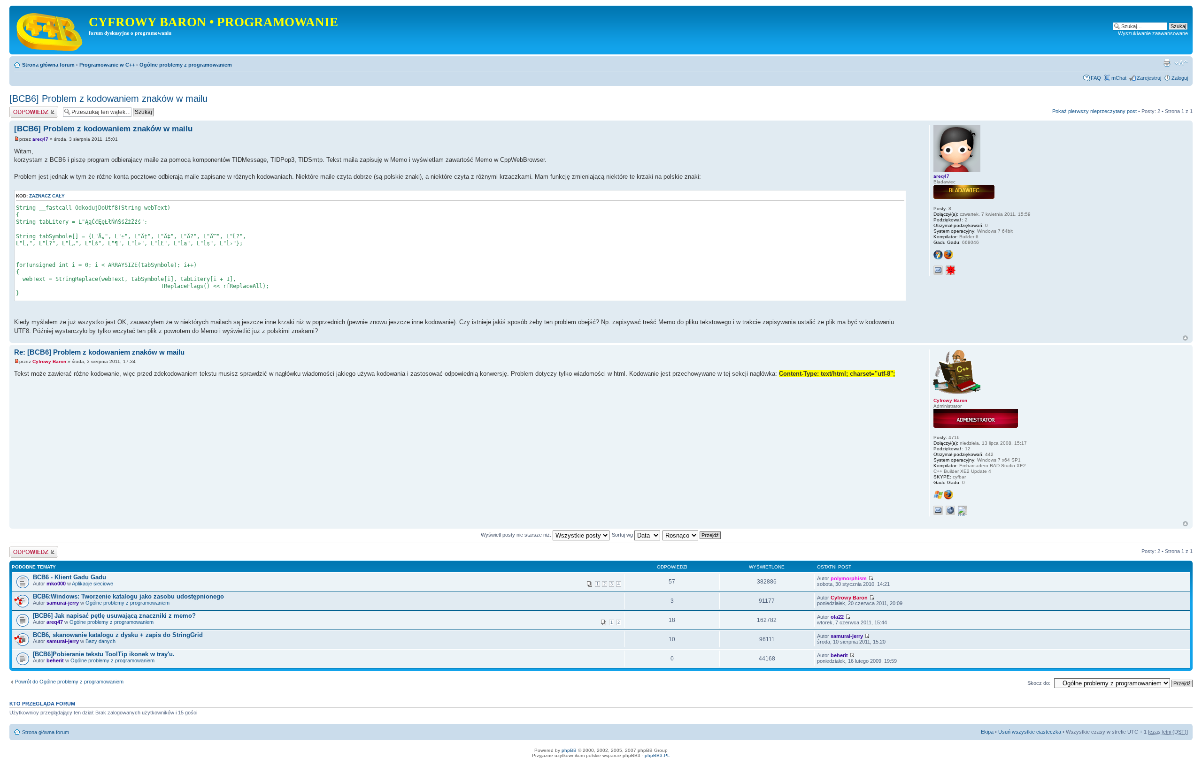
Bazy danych (100, 641)
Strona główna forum (48, 65)
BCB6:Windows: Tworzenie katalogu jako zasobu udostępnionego (128, 596)
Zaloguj (1179, 78)
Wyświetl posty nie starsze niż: (517, 535)
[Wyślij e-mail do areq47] (938, 270)
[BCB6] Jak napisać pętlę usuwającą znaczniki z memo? (114, 615)
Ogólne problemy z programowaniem (185, 65)
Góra (1185, 338)
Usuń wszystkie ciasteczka (1029, 732)
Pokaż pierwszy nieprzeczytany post (1094, 111)
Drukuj (1167, 63)
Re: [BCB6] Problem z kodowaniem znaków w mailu (99, 352)
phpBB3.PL (657, 755)
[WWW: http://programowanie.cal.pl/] (950, 510)
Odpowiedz (22, 109)
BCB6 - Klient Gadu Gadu (69, 577)
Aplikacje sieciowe (92, 583)
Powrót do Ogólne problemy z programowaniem (69, 681)
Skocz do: (1038, 683)
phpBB (569, 750)
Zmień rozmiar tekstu (1181, 63)
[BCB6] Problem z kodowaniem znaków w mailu (108, 98)
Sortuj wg (623, 535)
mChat (1118, 78)
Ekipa (987, 732)
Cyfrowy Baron (49, 361)
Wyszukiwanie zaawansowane (1153, 33)
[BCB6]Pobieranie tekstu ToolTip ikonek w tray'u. (104, 654)
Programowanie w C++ (107, 65)
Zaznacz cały (47, 195)
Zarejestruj (1149, 78)
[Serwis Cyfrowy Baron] (50, 30)
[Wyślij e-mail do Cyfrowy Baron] (938, 510)
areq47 (40, 139)
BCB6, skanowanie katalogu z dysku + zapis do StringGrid (118, 634)
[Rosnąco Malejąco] (692, 535)
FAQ (1096, 78)
